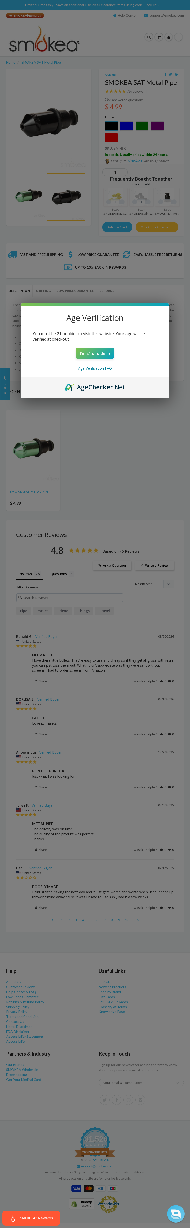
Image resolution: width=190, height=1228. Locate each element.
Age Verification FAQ (95, 368)
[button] (176, 1214)
